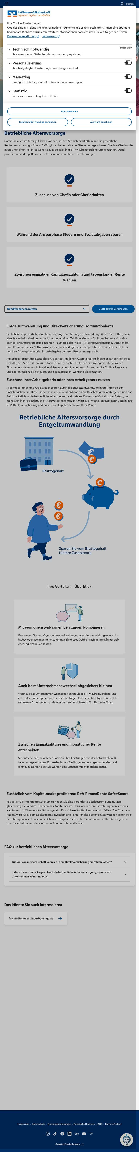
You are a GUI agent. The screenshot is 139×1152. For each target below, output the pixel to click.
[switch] (128, 62)
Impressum (49, 36)
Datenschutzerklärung (21, 36)
